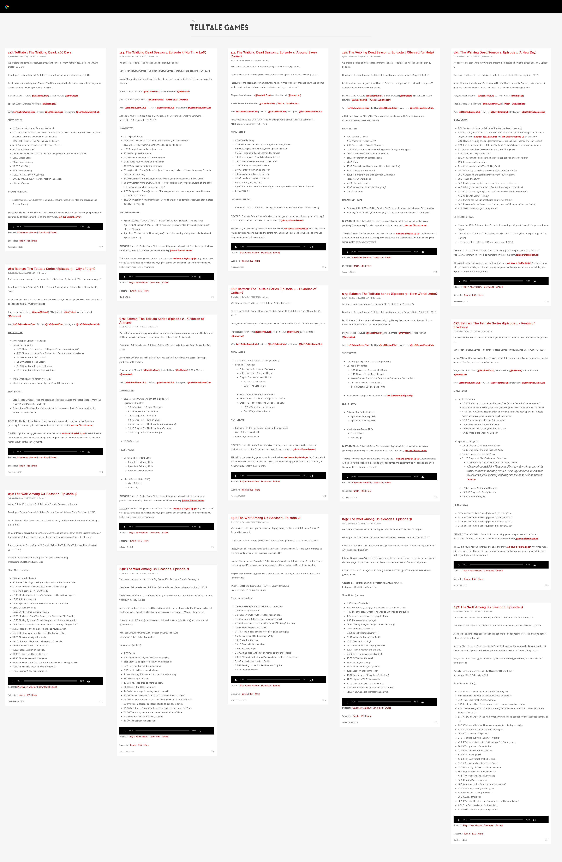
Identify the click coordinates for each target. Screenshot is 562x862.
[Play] (13, 227)
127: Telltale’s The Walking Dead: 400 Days (39, 52)
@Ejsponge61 (49, 103)
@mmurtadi (72, 95)
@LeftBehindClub (54, 111)
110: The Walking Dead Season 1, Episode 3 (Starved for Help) (388, 52)
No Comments (41, 57)
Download (43, 232)
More (34, 240)
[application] (55, 226)
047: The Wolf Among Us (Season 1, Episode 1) (488, 607)
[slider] (95, 226)
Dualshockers (292, 103)
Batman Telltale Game (485, 136)
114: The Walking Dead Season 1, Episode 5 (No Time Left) (162, 52)
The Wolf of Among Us (513, 136)
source (471, 479)
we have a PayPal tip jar (185, 258)
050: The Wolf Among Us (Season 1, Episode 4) (266, 518)
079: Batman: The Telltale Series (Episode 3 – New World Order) (389, 294)
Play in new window (27, 232)
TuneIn (21, 240)
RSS (28, 240)
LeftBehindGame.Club (24, 111)
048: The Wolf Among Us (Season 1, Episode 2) (154, 569)
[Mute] (88, 227)
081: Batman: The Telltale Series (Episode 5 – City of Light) (51, 269)
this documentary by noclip (400, 395)
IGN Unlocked (181, 99)
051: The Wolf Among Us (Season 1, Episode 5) (42, 494)
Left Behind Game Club (18, 57)
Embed (53, 232)
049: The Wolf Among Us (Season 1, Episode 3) (377, 519)
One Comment (487, 611)
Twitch (169, 99)
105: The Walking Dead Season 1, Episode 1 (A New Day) (495, 52)
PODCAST (31, 57)
